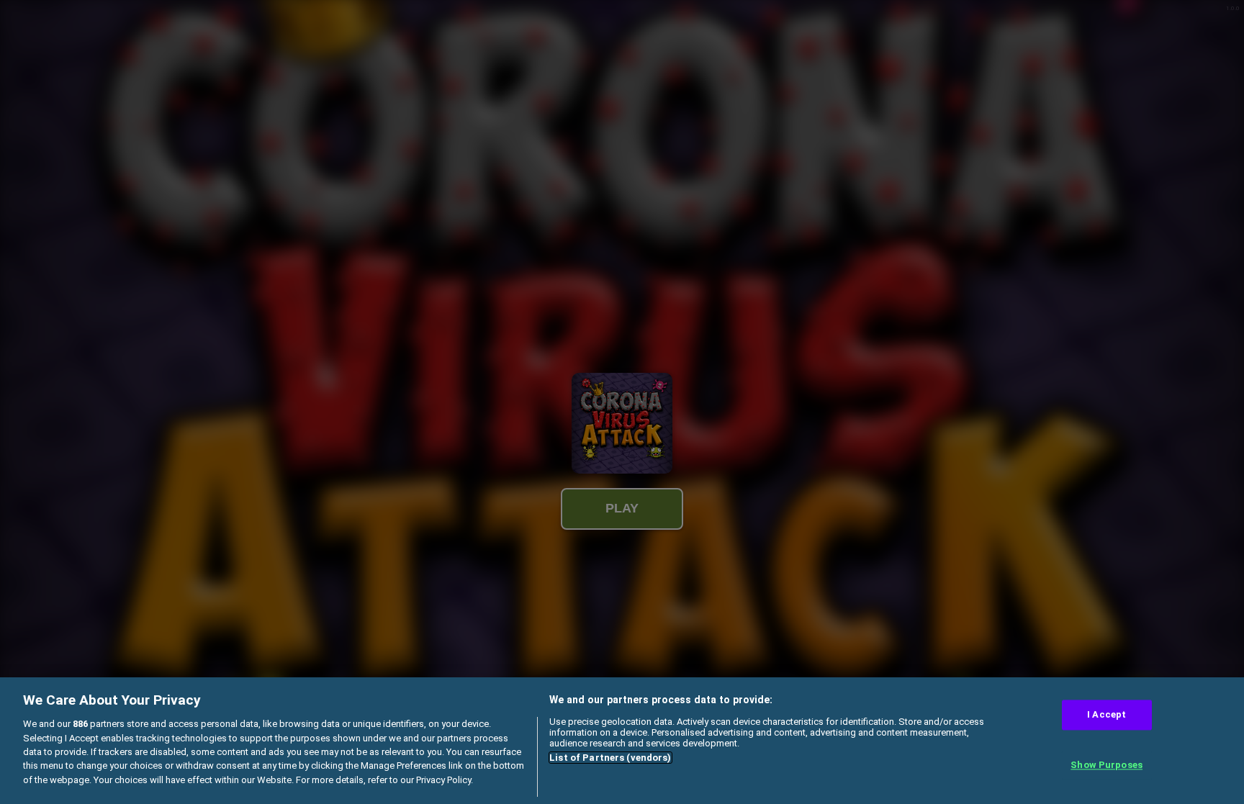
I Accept (1106, 715)
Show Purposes (1106, 764)
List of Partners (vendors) (610, 757)
